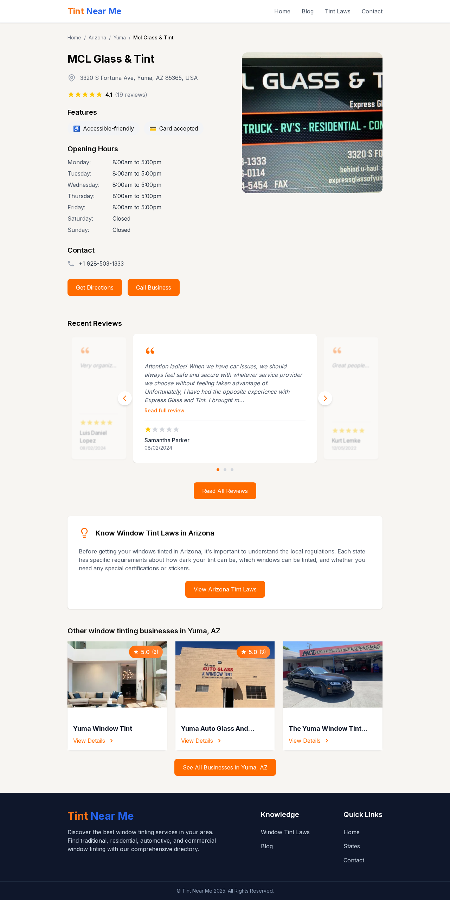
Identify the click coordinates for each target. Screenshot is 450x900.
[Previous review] (125, 398)
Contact (372, 11)
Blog (308, 11)
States (351, 846)
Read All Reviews (225, 490)
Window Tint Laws (285, 832)
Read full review (164, 410)
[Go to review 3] (232, 469)
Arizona (97, 37)
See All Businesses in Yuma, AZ (225, 767)
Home (282, 11)
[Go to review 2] (225, 469)
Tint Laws (338, 11)
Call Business (153, 287)
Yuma (120, 37)
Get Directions (95, 287)
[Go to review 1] (218, 469)
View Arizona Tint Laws (225, 589)
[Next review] (325, 398)
